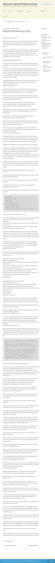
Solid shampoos (10, 21)
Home (4, 11)
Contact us (5, 16)
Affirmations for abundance (46, 53)
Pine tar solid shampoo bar (10, 545)
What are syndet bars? (33, 545)
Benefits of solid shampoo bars (46, 70)
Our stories (10, 11)
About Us (29, 11)
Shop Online (20, 11)
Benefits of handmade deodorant (47, 66)
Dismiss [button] (51, 561)
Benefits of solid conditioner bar (46, 62)
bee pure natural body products (20, 4)
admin (17, 28)
